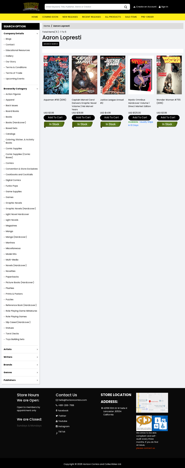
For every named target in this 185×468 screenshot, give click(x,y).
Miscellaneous (13, 248)
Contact (10, 44)
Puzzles (9, 299)
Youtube (62, 421)
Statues (10, 327)
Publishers (10, 380)
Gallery (9, 56)
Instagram (63, 426)
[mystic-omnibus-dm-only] (141, 76)
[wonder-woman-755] (169, 76)
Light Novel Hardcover (17, 214)
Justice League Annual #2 (112, 101)
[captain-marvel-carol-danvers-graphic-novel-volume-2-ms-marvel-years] (84, 76)
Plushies (10, 288)
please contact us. (145, 448)
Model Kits (11, 254)
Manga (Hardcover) (16, 237)
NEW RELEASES (70, 16)
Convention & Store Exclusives (22, 168)
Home (47, 25)
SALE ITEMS (131, 16)
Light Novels (12, 219)
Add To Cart (55, 117)
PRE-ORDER (147, 16)
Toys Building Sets (15, 339)
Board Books (12, 111)
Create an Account (146, 6)
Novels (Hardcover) (16, 265)
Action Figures (13, 94)
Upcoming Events (15, 78)
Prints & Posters (14, 293)
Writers (8, 357)
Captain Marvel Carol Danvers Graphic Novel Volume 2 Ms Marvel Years (84, 104)
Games (9, 197)
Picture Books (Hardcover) (20, 282)
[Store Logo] (30, 6)
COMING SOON (50, 16)
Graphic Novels (14, 202)
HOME (35, 16)
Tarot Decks (12, 333)
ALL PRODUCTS (113, 16)
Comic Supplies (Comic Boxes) (18, 156)
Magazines (11, 225)
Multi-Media (12, 259)
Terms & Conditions (16, 67)
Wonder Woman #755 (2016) (169, 101)
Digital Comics (13, 180)
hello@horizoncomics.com (73, 400)
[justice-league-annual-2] (113, 76)
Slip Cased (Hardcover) (18, 322)
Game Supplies (14, 191)
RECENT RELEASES (91, 16)
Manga (9, 231)
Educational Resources (18, 50)
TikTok (61, 431)
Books (9, 116)
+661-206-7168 (66, 405)
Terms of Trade (14, 73)
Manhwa (10, 242)
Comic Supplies (14, 148)
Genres (8, 372)
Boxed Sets (11, 128)
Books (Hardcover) (16, 122)
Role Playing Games (16, 316)
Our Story (11, 61)
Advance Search (50, 44)
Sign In (164, 6)
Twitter (62, 415)
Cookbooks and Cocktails (19, 174)
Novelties (10, 271)
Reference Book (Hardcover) (21, 305)
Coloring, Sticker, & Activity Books (20, 141)
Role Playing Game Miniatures (21, 310)
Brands (8, 364)
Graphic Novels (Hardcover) (21, 208)
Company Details (14, 33)
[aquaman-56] (56, 76)
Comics (10, 163)
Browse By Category (15, 88)
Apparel (10, 99)
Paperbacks (12, 276)
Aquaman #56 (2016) (55, 99)
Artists (8, 349)
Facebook (63, 410)
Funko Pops (12, 185)
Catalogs (10, 133)
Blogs (8, 38)
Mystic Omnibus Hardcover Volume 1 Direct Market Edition (139, 103)
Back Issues (12, 105)
